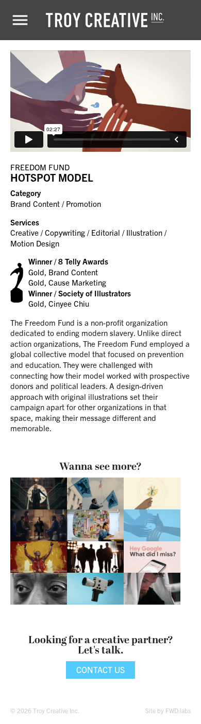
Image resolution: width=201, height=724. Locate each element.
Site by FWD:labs (168, 710)
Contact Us (100, 669)
